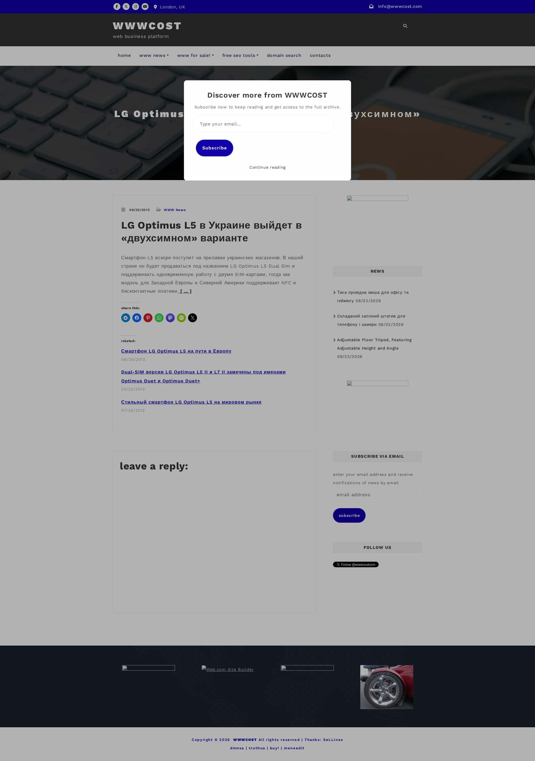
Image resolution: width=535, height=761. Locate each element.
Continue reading (267, 167)
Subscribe (214, 148)
